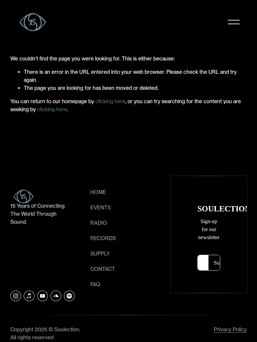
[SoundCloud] (56, 296)
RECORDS (103, 238)
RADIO (98, 223)
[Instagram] (15, 296)
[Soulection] (69, 296)
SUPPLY (100, 253)
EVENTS (100, 207)
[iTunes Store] (29, 296)
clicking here (110, 101)
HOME (98, 192)
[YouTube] (42, 296)
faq (95, 284)
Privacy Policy (230, 329)
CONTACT (102, 269)
